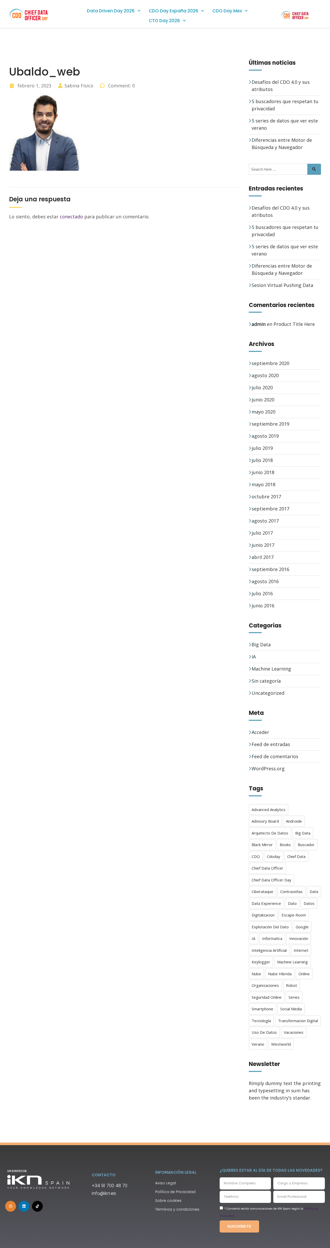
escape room (294, 915)
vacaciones (293, 1032)
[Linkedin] (24, 1206)
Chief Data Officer (267, 868)
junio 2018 (263, 472)
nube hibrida (280, 973)
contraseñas (291, 891)
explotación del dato (270, 926)
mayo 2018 (263, 484)
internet (301, 950)
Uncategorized (268, 693)
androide (294, 821)
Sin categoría (266, 681)
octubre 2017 (266, 496)
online (304, 973)
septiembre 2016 (270, 569)
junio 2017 (263, 545)
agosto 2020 (265, 375)
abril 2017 (263, 557)
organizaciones (265, 985)
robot (291, 985)
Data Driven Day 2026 (111, 11)
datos (309, 903)
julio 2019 (262, 448)
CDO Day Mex (227, 11)
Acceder (260, 732)
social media (291, 1008)
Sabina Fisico (78, 85)
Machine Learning (271, 669)
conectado (71, 216)
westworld (281, 1044)
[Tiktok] (37, 1206)
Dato (292, 903)
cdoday (273, 856)
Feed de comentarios (275, 756)
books (285, 844)
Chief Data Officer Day (271, 879)
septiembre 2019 (270, 424)
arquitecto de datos (270, 833)
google (302, 926)
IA (254, 657)
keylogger (261, 961)
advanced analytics (268, 809)
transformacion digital (298, 1020)
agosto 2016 (265, 581)
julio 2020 (262, 387)
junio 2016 (263, 605)
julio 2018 (262, 460)
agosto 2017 (265, 521)
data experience (266, 903)
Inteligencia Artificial (269, 950)
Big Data (261, 644)
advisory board (265, 821)
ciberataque (262, 891)
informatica (272, 938)
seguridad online (267, 997)
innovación (298, 938)
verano (258, 1044)
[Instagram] (10, 1206)
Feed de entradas (271, 744)
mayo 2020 (263, 412)
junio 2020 (263, 399)
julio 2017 (262, 533)
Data (314, 891)
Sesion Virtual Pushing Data (282, 285)
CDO (256, 856)
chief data (296, 856)
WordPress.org (268, 768)
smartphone (262, 1008)
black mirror (262, 844)
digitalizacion (263, 915)
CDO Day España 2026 (173, 11)
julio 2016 (262, 593)
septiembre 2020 (270, 363)
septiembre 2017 (270, 509)
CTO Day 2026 (164, 21)
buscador (306, 844)
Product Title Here (294, 324)
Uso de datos (264, 1032)
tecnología (261, 1020)
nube (256, 973)
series (294, 997)
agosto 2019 (265, 436)
